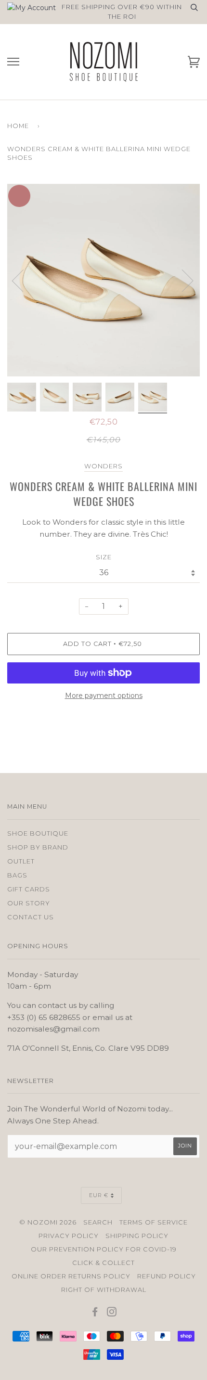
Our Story (28, 903)
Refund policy (166, 1276)
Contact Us (30, 917)
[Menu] (13, 62)
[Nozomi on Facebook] (95, 1313)
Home (18, 125)
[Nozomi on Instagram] (112, 1313)
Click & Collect (103, 1262)
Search (98, 1222)
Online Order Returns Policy (71, 1276)
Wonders (103, 466)
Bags (17, 875)
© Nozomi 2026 (48, 1222)
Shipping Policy (136, 1235)
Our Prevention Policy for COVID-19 (104, 1249)
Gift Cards (28, 889)
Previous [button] (23, 280)
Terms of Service (153, 1222)
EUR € (98, 1195)
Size (104, 557)
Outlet (21, 861)
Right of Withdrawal (103, 1289)
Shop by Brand (37, 847)
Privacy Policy (69, 1235)
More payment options (103, 695)
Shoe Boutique (37, 833)
